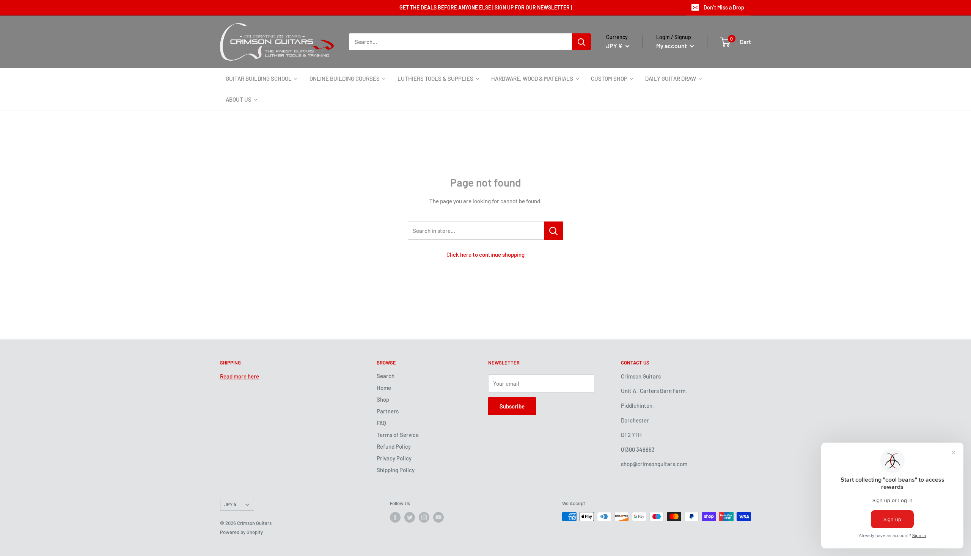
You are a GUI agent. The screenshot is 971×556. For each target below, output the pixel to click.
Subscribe (512, 406)
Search (385, 375)
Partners (388, 411)
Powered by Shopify (241, 532)
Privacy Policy (394, 458)
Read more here (239, 376)
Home (384, 387)
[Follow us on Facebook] (395, 517)
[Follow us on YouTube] (438, 517)
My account (672, 45)
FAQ (381, 422)
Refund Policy (394, 446)
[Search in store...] (553, 230)
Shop (383, 399)
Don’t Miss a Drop (724, 7)
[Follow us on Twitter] (409, 517)
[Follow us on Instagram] (424, 517)
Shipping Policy (396, 469)
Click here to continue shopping (485, 254)
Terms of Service (398, 434)
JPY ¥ (230, 504)
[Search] (581, 41)
